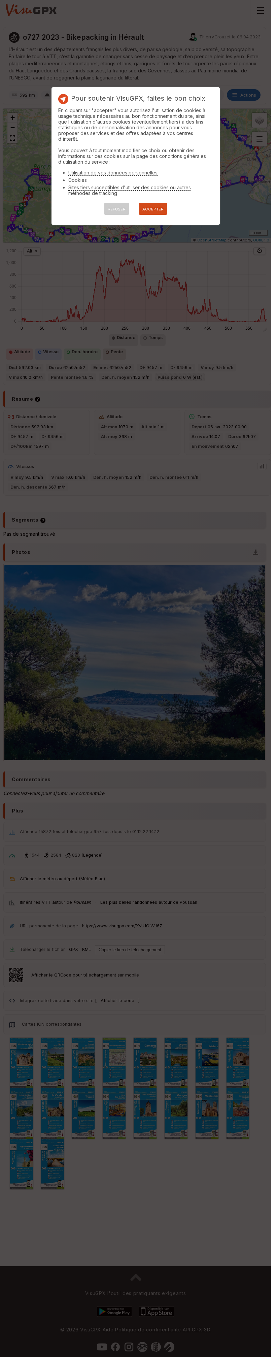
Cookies (77, 180)
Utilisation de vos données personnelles (113, 172)
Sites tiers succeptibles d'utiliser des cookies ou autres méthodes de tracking (129, 190)
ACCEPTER (153, 209)
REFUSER (117, 209)
